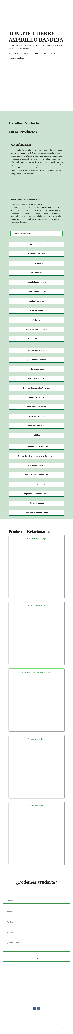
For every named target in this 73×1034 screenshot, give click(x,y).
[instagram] (38, 1008)
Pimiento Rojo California (36, 739)
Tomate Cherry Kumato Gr (36, 606)
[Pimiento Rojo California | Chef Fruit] (36, 745)
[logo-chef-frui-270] (36, 978)
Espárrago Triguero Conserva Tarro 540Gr (36, 672)
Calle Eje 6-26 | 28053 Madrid (36, 1023)
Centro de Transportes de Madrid (36, 1020)
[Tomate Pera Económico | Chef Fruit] (36, 812)
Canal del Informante (54, 1028)
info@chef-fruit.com (39, 1017)
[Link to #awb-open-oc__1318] (69, 14)
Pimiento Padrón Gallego (36, 539)
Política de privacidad (11, 1028)
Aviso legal (24, 1028)
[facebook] (34, 1008)
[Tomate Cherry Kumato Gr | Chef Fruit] (36, 611)
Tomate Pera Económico (36, 806)
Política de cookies (37, 1028)
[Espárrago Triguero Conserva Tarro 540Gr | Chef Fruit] (36, 678)
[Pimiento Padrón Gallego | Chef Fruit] (36, 545)
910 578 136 (38, 1014)
